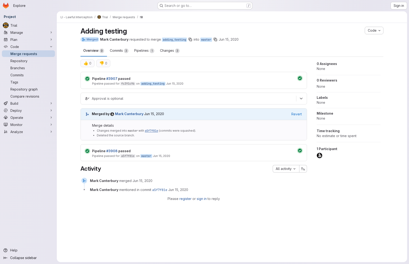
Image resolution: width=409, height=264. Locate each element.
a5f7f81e (151, 131)
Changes (169, 50)
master (206, 40)
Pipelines (143, 50)
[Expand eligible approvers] (301, 98)
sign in (202, 199)
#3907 (111, 79)
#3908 (112, 151)
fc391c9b (127, 84)
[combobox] (286, 169)
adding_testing (174, 40)
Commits (118, 50)
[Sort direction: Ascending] (303, 169)
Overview (93, 50)
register (185, 199)
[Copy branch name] (190, 39)
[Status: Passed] (87, 79)
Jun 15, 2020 (229, 39)
